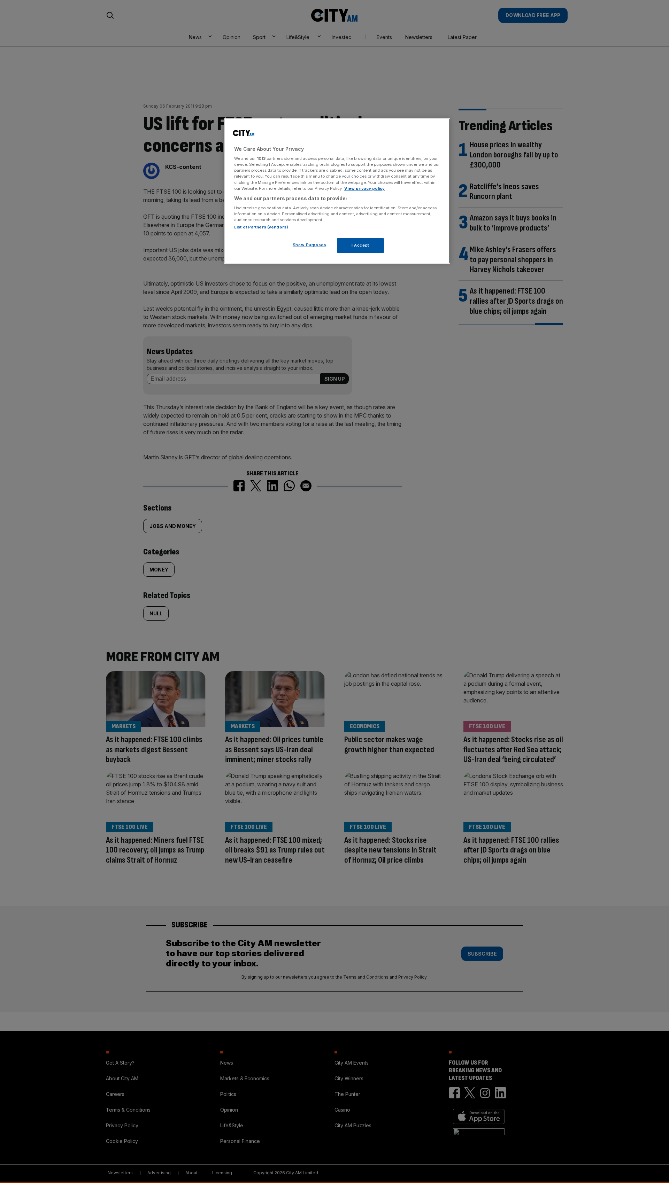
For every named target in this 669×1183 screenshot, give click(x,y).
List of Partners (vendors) (261, 227)
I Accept (360, 245)
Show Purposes (309, 244)
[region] (337, 191)
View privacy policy (364, 188)
